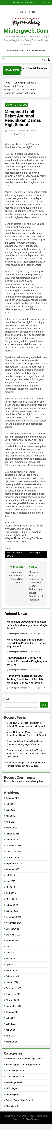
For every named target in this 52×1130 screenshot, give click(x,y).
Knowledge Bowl (14, 1082)
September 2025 (14, 863)
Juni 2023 (10, 1024)
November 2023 (13, 994)
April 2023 (11, 1035)
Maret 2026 (11, 827)
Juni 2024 (10, 952)
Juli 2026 (10, 804)
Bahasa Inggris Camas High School (23, 1064)
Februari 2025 (12, 905)
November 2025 (13, 851)
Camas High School (16, 104)
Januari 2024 (12, 982)
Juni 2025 (10, 881)
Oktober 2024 (12, 929)
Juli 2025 (10, 875)
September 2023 (14, 1006)
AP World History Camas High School (24, 1058)
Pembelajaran (12, 1094)
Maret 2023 (11, 1041)
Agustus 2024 (12, 940)
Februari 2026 (12, 833)
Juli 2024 (10, 946)
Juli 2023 (10, 1018)
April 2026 (11, 822)
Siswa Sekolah (13, 1106)
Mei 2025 (10, 887)
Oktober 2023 (12, 1000)
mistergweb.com (26, 30)
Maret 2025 (11, 899)
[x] (25, 12)
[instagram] (21, 12)
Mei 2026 (10, 816)
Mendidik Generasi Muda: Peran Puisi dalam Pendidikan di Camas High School (10, 3)
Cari (6, 699)
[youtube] (33, 12)
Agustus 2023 (12, 1012)
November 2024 (13, 923)
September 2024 (14, 934)
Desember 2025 (13, 845)
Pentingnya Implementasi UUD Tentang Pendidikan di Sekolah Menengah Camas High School (25, 679)
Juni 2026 (10, 810)
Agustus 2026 (12, 798)
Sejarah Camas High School (19, 1100)
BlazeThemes (32, 1119)
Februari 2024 (12, 976)
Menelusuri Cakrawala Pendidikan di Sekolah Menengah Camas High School (27, 625)
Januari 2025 (12, 911)
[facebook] (18, 12)
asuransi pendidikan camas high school (23, 554)
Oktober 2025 (12, 857)
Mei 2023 (10, 1030)
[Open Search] (43, 60)
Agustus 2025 (12, 869)
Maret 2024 (11, 970)
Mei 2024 (10, 958)
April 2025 (11, 893)
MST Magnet (12, 1088)
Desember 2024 (13, 917)
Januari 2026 (12, 839)
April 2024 (11, 964)
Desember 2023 (13, 988)
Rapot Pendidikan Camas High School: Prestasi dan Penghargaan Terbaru (28, 3)
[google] (29, 12)
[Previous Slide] (44, 2)
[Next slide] (48, 2)
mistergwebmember (16, 130)
